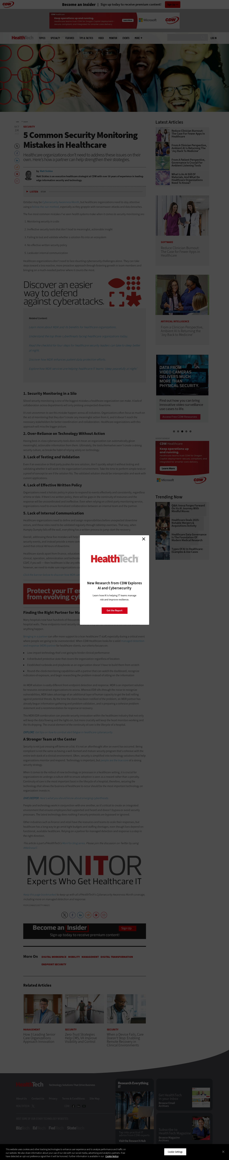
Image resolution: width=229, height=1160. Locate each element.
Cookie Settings (175, 1151)
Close (143, 539)
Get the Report (114, 610)
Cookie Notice (111, 1156)
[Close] (223, 1152)
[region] (114, 1152)
